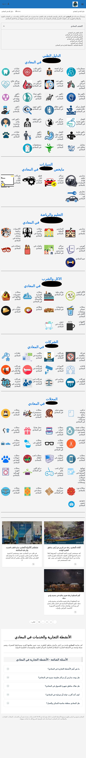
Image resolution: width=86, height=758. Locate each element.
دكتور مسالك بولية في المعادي (16, 97)
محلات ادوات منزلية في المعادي (59, 431)
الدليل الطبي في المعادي (75, 33)
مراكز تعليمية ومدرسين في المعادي (59, 249)
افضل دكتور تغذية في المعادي (80, 121)
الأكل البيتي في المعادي (80, 293)
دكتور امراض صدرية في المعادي (81, 84)
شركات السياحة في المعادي (37, 368)
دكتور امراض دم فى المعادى (37, 83)
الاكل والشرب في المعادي (75, 39)
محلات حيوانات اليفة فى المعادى (16, 459)
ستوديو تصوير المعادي (82, 503)
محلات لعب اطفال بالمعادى (36, 457)
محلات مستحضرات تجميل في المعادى (36, 413)
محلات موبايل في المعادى (81, 457)
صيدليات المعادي (60, 146)
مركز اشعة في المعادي (58, 69)
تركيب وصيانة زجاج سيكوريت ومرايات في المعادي (80, 416)
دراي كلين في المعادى (37, 469)
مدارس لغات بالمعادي (82, 231)
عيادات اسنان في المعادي (15, 70)
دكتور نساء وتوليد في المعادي (37, 96)
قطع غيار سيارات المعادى (39, 179)
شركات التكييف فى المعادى (80, 381)
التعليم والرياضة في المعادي (74, 37)
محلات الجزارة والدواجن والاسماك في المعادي (37, 297)
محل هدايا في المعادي (37, 428)
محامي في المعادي (59, 380)
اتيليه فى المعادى (81, 441)
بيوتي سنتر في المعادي (58, 411)
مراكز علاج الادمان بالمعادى (15, 83)
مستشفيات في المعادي (37, 146)
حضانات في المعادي (15, 247)
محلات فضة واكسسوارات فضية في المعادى (79, 431)
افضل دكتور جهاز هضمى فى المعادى (59, 135)
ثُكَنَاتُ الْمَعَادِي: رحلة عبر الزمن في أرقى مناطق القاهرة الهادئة (64, 549)
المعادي (68, 16)
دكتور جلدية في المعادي (80, 133)
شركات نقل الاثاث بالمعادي (17, 179)
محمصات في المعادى (59, 308)
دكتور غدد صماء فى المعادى (59, 83)
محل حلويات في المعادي (16, 309)
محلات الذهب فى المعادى (15, 412)
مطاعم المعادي (39, 308)
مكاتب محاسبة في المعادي (37, 355)
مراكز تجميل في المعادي (59, 121)
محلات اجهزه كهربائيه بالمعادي (16, 471)
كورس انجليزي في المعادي (80, 248)
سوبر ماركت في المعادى (59, 324)
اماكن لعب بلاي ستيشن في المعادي (58, 471)
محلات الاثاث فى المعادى (15, 490)
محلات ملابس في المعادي (15, 429)
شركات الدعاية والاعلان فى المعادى (15, 369)
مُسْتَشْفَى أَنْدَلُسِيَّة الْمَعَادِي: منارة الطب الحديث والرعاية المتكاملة (22, 549)
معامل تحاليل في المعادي (81, 147)
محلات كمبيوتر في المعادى (59, 457)
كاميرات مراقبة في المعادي (59, 368)
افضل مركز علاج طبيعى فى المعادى (80, 109)
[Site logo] (75, 4)
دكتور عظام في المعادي (58, 108)
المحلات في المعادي (77, 43)
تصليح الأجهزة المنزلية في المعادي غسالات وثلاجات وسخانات (80, 475)
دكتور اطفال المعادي (38, 134)
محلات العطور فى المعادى (37, 442)
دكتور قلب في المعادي (37, 69)
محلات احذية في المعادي (15, 442)
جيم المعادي (80, 259)
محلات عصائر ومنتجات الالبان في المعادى (81, 311)
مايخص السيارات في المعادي (74, 35)
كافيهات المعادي (82, 323)
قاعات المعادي (82, 367)
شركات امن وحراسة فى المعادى (37, 381)
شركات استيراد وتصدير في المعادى (16, 382)
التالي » (33, 622)
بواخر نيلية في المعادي (59, 293)
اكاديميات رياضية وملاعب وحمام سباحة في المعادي (16, 235)
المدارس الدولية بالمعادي (60, 231)
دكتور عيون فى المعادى (37, 108)
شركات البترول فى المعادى (59, 355)
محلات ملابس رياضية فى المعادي (38, 232)
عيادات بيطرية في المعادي (15, 134)
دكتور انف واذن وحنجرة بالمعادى (15, 122)
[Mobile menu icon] (82, 4)
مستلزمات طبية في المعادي (81, 70)
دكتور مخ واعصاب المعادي (81, 96)
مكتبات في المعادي (38, 247)
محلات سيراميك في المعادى (58, 490)
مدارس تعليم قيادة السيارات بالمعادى (81, 180)
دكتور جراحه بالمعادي (16, 109)
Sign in (4, 4)
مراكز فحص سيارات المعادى (60, 179)
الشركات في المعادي (76, 41)
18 (39, 622)
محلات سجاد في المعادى (37, 490)
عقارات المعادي (17, 354)
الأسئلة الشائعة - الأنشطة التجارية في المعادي (69, 45)
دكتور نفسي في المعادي (59, 96)
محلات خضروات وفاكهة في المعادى (16, 295)
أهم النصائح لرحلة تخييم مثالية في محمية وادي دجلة (64, 596)
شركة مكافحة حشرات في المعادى (80, 356)
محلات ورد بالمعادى (81, 489)
